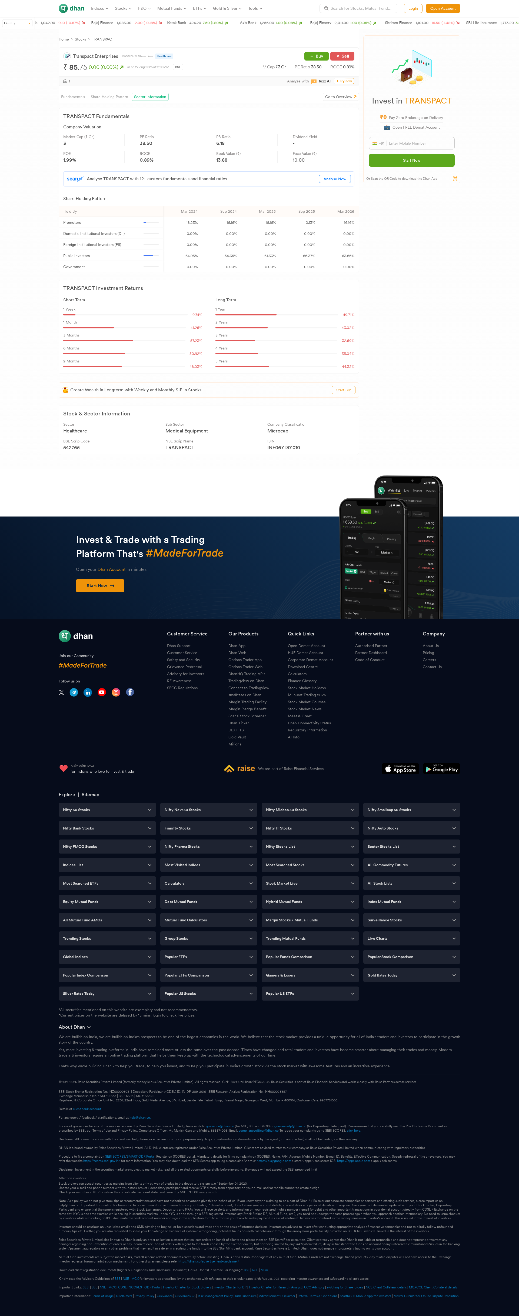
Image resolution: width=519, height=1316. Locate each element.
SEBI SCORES (115, 1156)
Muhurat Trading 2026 (307, 695)
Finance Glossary (302, 681)
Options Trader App (245, 660)
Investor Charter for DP (230, 1287)
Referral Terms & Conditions (317, 1296)
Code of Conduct (370, 660)
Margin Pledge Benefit (247, 709)
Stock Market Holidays (307, 688)
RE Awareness (179, 681)
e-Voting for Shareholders (345, 1287)
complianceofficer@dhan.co (259, 1130)
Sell (345, 56)
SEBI (86, 1287)
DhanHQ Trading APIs (246, 674)
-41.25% (195, 327)
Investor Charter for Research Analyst (275, 1287)
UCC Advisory (314, 1287)
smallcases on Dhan (244, 695)
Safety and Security (183, 660)
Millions (234, 744)
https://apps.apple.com (353, 1161)
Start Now (411, 160)
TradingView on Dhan (246, 681)
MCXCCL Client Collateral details (433, 1287)
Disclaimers (124, 1296)
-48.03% (195, 366)
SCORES (135, 1287)
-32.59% (347, 340)
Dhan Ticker (238, 723)
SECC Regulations (182, 688)
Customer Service (182, 653)
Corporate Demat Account (310, 660)
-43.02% (347, 327)
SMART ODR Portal (141, 1156)
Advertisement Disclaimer (277, 1296)
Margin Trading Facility (247, 702)
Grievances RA (185, 1296)
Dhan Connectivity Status (309, 723)
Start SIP (343, 390)
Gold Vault (237, 737)
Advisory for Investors (185, 674)
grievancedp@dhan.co (290, 1126)
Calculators (297, 674)
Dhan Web (237, 653)
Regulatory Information (307, 730)
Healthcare (164, 56)
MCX (264, 1270)
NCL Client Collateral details (386, 1287)
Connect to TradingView (248, 688)
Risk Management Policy (215, 1296)
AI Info (294, 737)
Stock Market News (304, 709)
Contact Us (432, 667)
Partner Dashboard (371, 653)
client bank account (87, 1109)
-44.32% (347, 366)
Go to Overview (338, 97)
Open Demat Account (306, 646)
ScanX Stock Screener (247, 716)
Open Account (443, 8)
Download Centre (303, 667)
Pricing (428, 653)
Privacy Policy (144, 1296)
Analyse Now (335, 179)
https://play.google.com (274, 1161)
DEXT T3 (236, 730)
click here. (354, 1130)
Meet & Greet (300, 716)
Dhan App (236, 646)
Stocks (80, 39)
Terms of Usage (103, 1296)
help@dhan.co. (140, 1118)
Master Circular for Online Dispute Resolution (426, 1296)
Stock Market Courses (306, 702)
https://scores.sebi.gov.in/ (101, 1161)
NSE (255, 1270)
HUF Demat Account (305, 653)
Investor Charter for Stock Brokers (187, 1287)
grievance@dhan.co (220, 1126)
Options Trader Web (245, 667)
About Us (431, 646)
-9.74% (196, 314)
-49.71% (347, 314)
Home (64, 39)
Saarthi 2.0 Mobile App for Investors (365, 1296)
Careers (429, 660)
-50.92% (195, 353)
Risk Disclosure (246, 1296)
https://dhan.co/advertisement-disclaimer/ (208, 1261)
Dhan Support (179, 646)
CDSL (122, 1287)
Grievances (164, 1296)
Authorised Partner (371, 646)
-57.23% (195, 340)
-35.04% (347, 353)
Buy (319, 56)
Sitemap (90, 794)
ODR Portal (152, 1287)
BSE (246, 1270)
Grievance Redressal (184, 667)
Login (413, 8)
